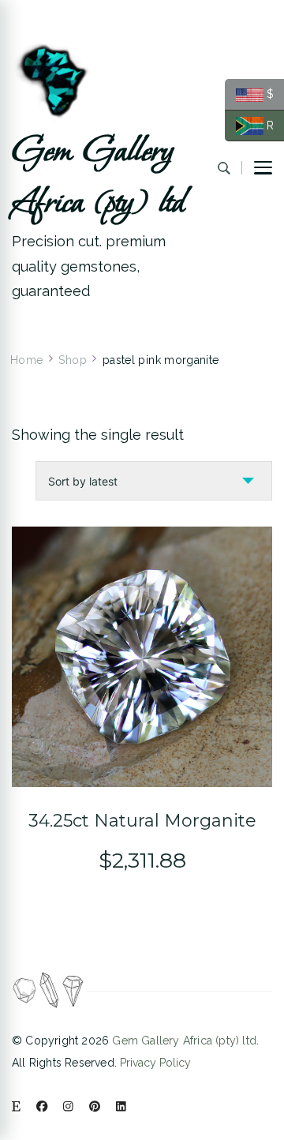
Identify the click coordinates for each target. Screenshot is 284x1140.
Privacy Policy (155, 1062)
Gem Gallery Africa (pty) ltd (98, 177)
